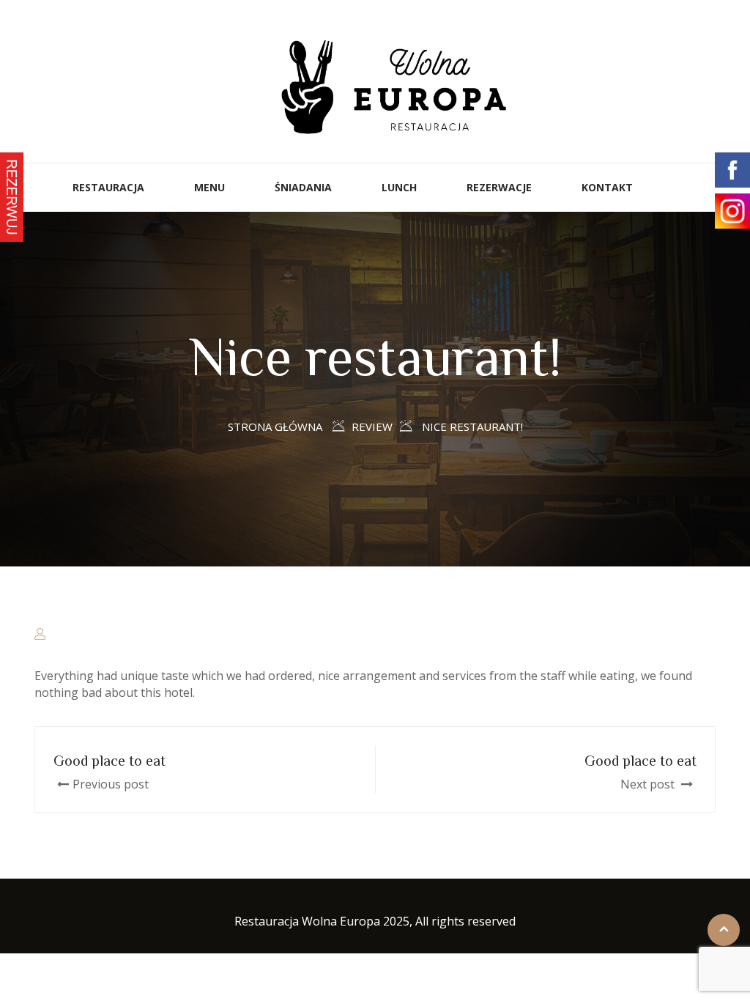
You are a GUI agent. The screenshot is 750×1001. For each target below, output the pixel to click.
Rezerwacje (499, 187)
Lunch (399, 187)
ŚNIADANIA (303, 187)
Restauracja (108, 187)
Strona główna (275, 426)
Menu (209, 187)
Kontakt (607, 187)
